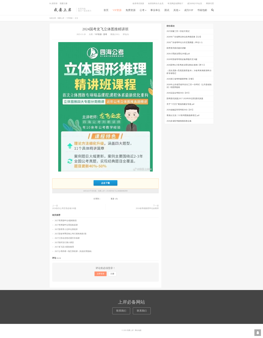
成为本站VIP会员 (194, 3)
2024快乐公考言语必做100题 (64, 208)
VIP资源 (117, 10)
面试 (166, 10)
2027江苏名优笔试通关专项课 (67, 238)
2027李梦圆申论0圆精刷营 (66, 221)
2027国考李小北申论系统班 (66, 229)
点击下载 (105, 182)
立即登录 (100, 274)
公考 (142, 10)
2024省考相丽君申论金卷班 (147, 208)
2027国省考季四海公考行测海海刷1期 (70, 234)
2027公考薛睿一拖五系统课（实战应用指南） (74, 251)
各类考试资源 (138, 3)
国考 (105, 34)
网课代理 (210, 3)
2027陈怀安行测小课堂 (64, 242)
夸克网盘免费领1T (175, 3)
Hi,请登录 (53, 3)
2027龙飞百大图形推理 (64, 247)
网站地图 (138, 330)
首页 (106, 10)
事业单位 (155, 10)
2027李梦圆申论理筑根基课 (66, 225)
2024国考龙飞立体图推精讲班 (105, 29)
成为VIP (188, 10)
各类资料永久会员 (155, 3)
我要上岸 (62, 10)
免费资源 (130, 10)
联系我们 (121, 310)
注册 (112, 274)
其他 (175, 10)
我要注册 (63, 3)
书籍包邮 (202, 10)
